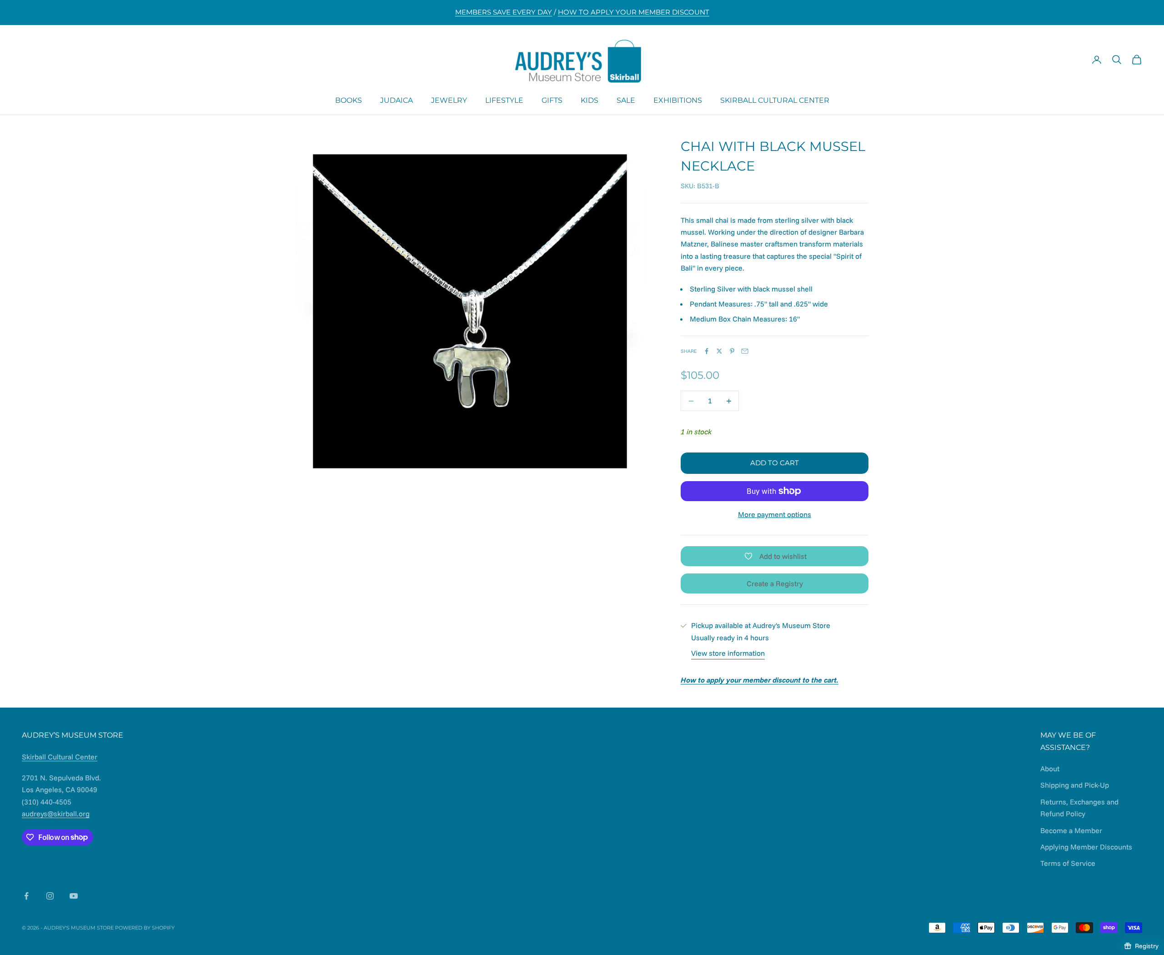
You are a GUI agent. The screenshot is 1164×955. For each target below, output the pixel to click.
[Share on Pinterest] (732, 351)
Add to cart (774, 462)
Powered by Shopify (145, 928)
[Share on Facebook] (706, 351)
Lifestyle (504, 100)
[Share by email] (744, 351)
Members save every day (503, 12)
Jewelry (449, 100)
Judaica (396, 100)
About (1049, 768)
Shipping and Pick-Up (1074, 784)
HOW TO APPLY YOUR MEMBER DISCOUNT (633, 12)
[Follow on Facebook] (26, 895)
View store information (728, 653)
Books (348, 100)
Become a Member (1071, 830)
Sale (626, 100)
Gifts (552, 100)
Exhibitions (677, 100)
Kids (589, 100)
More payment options (774, 514)
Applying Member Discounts (1086, 846)
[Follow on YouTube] (73, 895)
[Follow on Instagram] (50, 895)
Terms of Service (1067, 863)
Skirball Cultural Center (774, 100)
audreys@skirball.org (56, 813)
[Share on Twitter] (719, 351)
